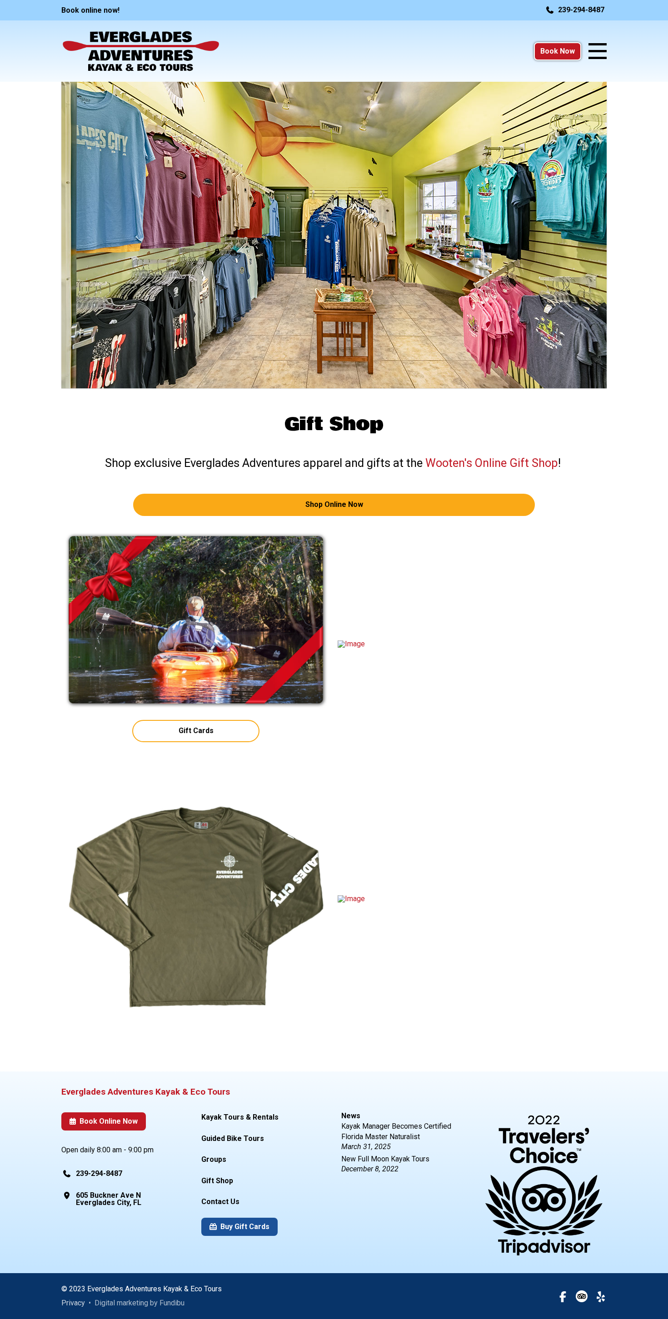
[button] (597, 51)
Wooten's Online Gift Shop (491, 463)
